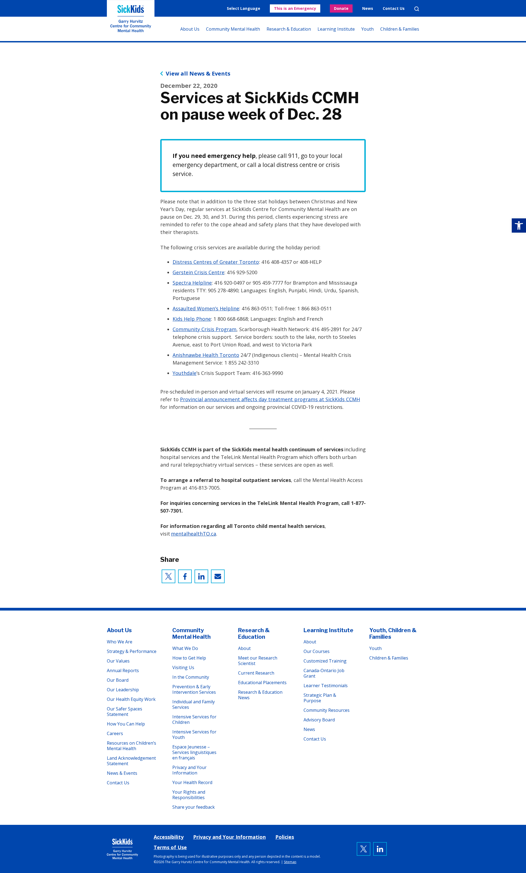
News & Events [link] (122, 773)
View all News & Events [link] (198, 73)
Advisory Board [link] (319, 719)
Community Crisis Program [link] (204, 329)
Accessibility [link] (169, 837)
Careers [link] (115, 733)
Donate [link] (341, 8)
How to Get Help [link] (189, 658)
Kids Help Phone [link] (192, 319)
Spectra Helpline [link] (192, 282)
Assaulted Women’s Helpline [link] (206, 308)
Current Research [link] (256, 673)
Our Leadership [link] (123, 689)
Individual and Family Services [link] (193, 704)
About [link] (244, 648)
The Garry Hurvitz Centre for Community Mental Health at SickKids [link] (131, 20)
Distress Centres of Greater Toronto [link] (216, 262)
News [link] (367, 8)
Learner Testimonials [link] (326, 685)
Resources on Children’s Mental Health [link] (131, 745)
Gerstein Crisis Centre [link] (198, 272)
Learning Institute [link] (336, 29)
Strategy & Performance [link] (131, 651)
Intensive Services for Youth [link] (194, 734)
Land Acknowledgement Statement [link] (131, 760)
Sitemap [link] (290, 862)
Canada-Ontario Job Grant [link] (324, 673)
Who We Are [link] (119, 641)
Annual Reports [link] (123, 670)
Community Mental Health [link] (233, 29)
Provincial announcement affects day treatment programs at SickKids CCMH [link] (270, 399)
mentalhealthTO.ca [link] (193, 533)
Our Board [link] (117, 680)
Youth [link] (367, 29)
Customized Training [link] (325, 661)
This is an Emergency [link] (295, 8)
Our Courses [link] (317, 651)
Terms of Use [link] (170, 847)
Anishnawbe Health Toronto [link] (206, 355)
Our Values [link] (118, 661)
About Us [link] (189, 29)
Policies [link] (284, 837)
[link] (519, 225)
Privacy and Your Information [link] (189, 770)
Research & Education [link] (289, 29)
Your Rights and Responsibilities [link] (188, 794)
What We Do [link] (185, 648)
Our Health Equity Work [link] (131, 699)
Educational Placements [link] (262, 682)
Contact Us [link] (394, 8)
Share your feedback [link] (193, 807)
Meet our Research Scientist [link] (257, 660)
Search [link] (416, 8)
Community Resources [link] (327, 710)
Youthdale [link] (184, 373)
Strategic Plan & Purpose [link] (320, 697)
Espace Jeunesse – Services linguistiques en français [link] (194, 752)
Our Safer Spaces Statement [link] (124, 711)
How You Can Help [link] (126, 724)
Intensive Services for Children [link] (194, 719)
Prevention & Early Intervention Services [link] (194, 689)
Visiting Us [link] (183, 667)
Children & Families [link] (399, 29)
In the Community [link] (190, 677)
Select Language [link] (243, 8)
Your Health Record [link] (192, 782)
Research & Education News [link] (260, 694)
